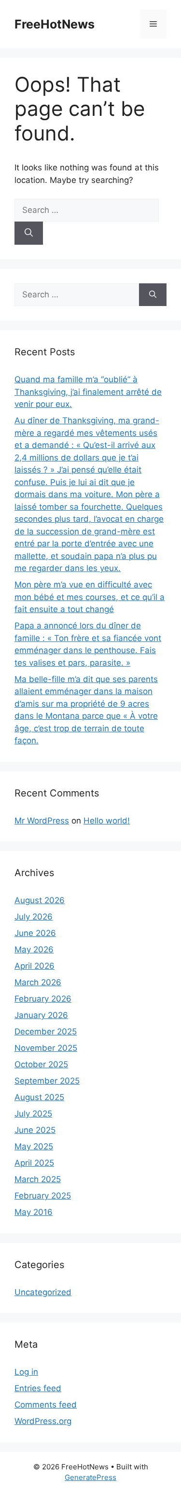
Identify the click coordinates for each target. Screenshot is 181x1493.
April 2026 (34, 966)
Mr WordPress (41, 820)
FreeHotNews (54, 24)
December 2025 (45, 1031)
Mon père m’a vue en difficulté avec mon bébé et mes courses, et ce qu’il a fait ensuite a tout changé (89, 597)
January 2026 (41, 1015)
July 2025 (33, 1113)
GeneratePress (90, 1477)
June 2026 (35, 933)
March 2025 (37, 1179)
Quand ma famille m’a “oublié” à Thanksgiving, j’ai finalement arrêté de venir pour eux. (88, 392)
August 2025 (39, 1097)
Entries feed (37, 1388)
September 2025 (47, 1081)
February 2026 (42, 999)
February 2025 (42, 1195)
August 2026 (39, 900)
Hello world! (107, 820)
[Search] (28, 233)
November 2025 (45, 1048)
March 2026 (37, 982)
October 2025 (41, 1064)
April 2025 (34, 1163)
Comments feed (45, 1404)
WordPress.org (42, 1421)
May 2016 (33, 1212)
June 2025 (35, 1130)
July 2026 (33, 916)
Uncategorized (42, 1292)
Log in (26, 1372)
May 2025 (33, 1146)
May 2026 (34, 949)
